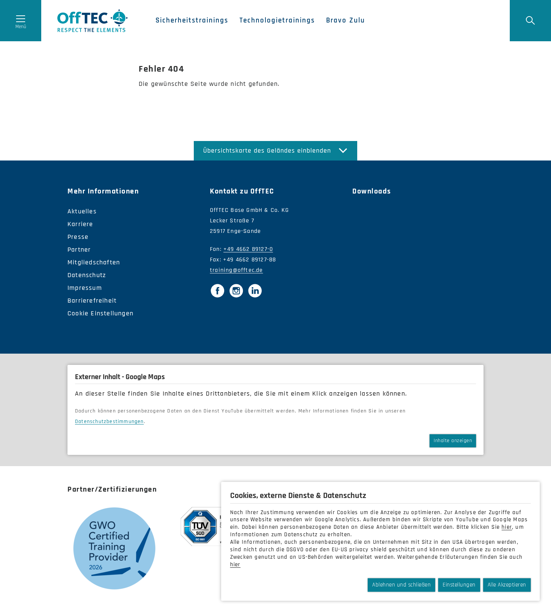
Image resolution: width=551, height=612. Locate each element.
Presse (77, 236)
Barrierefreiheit (92, 300)
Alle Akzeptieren (507, 584)
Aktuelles (82, 211)
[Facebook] (217, 290)
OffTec (92, 20)
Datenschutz (86, 275)
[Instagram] (236, 290)
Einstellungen (459, 584)
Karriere (80, 224)
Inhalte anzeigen (453, 440)
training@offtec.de (236, 270)
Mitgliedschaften (93, 262)
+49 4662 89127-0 (248, 249)
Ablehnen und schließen (401, 584)
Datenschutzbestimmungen (109, 421)
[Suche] (530, 20)
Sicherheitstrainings (192, 20)
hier (507, 527)
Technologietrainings (277, 20)
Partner (79, 249)
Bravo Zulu (345, 20)
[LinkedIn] (254, 290)
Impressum (84, 288)
